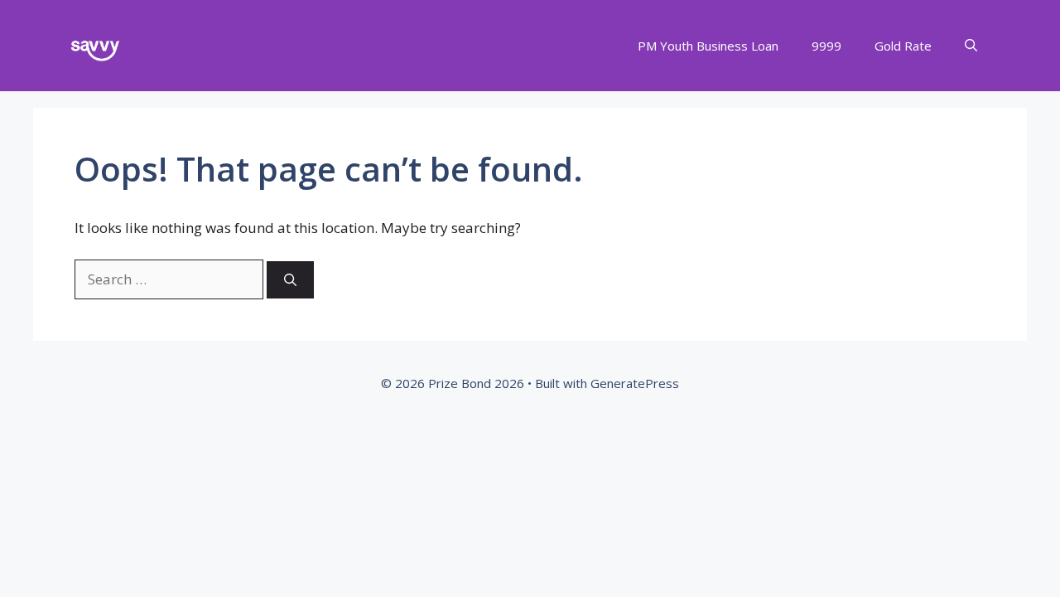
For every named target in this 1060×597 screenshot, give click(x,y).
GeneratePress (634, 383)
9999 (826, 45)
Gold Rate (903, 45)
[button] (971, 46)
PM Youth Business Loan (708, 45)
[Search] (290, 279)
